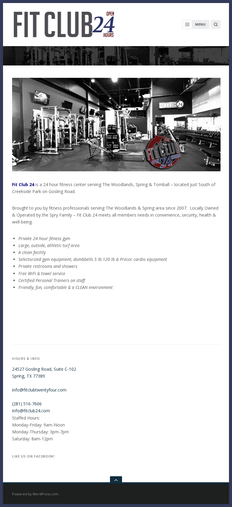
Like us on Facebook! (33, 456)
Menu (200, 24)
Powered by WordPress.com (35, 494)
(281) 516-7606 (27, 404)
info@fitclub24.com (31, 411)
